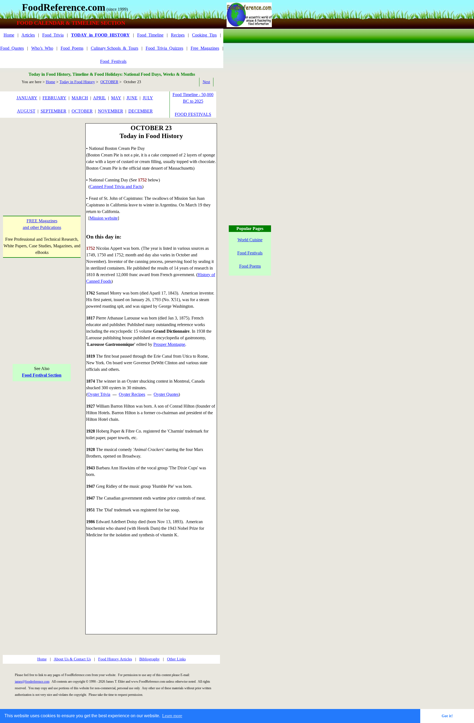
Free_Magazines (205, 48)
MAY (116, 98)
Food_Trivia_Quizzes (164, 48)
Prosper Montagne (169, 344)
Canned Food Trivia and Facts (116, 186)
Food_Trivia (53, 35)
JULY (148, 98)
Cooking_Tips (204, 35)
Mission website (104, 218)
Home (9, 35)
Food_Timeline (150, 35)
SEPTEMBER (53, 111)
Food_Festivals (113, 61)
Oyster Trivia (99, 394)
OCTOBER (109, 82)
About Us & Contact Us (72, 659)
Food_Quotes (12, 48)
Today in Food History (77, 82)
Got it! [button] (447, 716)
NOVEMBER (110, 111)
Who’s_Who (42, 48)
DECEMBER (140, 111)
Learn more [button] (172, 715)
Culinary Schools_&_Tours (114, 48)
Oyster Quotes (166, 394)
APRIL (99, 98)
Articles (28, 35)
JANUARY (26, 98)
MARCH (80, 98)
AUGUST (26, 111)
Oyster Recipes (132, 394)
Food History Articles (115, 659)
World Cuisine (250, 239)
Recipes (178, 35)
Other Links (176, 659)
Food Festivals (250, 253)
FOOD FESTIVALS (193, 114)
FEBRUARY (54, 98)
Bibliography (149, 659)
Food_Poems (72, 48)
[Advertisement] (42, 157)
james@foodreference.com (32, 681)
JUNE (131, 98)
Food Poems (250, 266)
